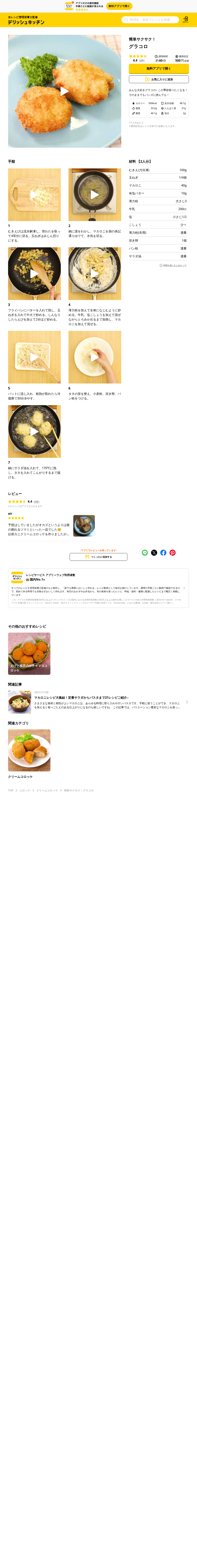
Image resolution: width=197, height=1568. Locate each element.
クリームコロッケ (47, 790)
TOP (10, 790)
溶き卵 (133, 240)
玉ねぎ (133, 177)
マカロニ (135, 185)
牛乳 (132, 208)
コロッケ (24, 790)
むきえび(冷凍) (139, 169)
